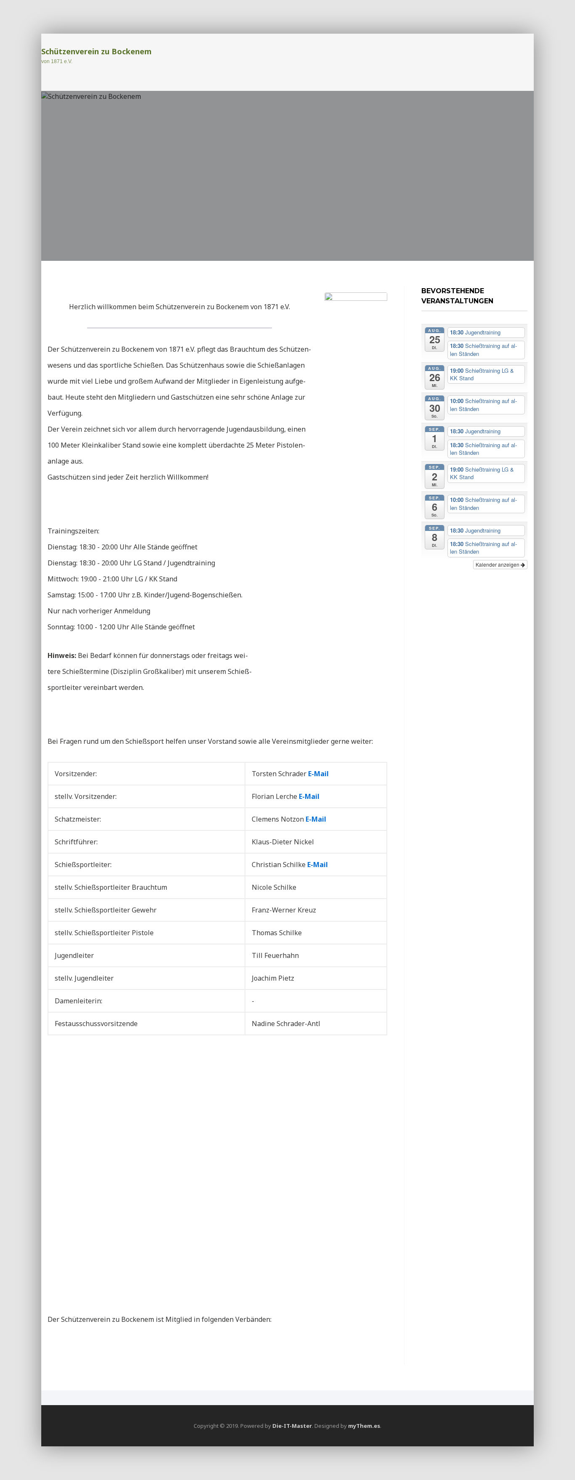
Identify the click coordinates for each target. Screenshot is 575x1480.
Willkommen (288, 54)
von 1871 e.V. (56, 61)
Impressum (496, 70)
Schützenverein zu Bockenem (96, 51)
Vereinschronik (441, 70)
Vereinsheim (490, 54)
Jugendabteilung (429, 54)
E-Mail (318, 773)
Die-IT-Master (292, 1426)
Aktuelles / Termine (354, 54)
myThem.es (364, 1426)
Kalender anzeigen (498, 564)
